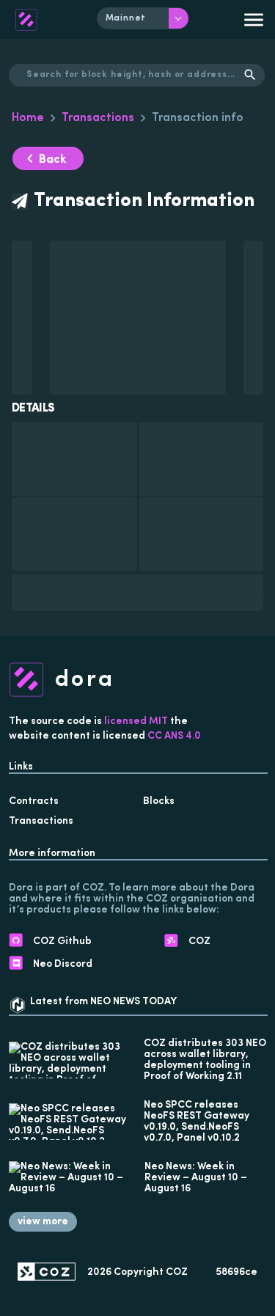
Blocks (159, 801)
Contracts (34, 801)
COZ (177, 1272)
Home (28, 118)
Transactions (98, 118)
